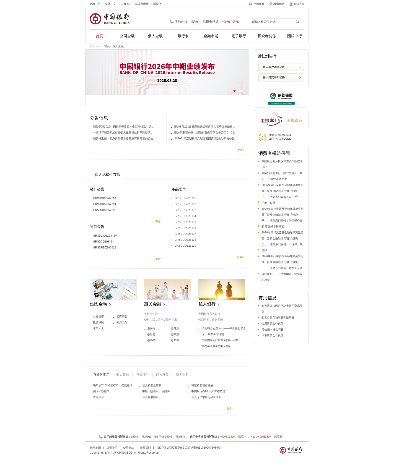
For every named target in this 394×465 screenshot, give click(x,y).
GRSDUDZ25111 (185, 198)
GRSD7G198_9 (103, 241)
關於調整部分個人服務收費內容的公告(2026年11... (205, 132)
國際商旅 (122, 316)
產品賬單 (178, 189)
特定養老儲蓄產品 (202, 385)
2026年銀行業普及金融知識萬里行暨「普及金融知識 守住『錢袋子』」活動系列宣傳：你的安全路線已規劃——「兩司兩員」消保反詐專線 (282, 268)
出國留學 (98, 316)
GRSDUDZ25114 (185, 216)
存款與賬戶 (101, 374)
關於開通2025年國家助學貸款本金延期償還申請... (123, 126)
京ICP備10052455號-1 (170, 447)
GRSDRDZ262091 (104, 204)
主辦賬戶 (98, 397)
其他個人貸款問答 (272, 329)
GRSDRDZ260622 (104, 247)
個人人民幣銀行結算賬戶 (206, 397)
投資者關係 (267, 36)
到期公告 (97, 227)
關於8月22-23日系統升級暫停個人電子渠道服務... (204, 126)
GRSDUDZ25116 (185, 228)
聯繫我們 (145, 447)
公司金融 (127, 36)
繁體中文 (110, 3)
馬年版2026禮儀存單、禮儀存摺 (112, 385)
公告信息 (99, 117)
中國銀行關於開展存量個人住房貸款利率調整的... (123, 132)
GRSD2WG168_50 (105, 235)
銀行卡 (183, 36)
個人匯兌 (162, 374)
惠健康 (175, 328)
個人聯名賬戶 (150, 397)
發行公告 (97, 189)
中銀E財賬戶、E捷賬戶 (156, 391)
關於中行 (294, 36)
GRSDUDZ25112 (185, 204)
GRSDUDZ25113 (185, 210)
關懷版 (157, 3)
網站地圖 (95, 447)
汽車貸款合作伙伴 (272, 335)
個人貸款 (122, 374)
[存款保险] (281, 106)
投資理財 (142, 374)
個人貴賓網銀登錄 (274, 77)
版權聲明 (112, 447)
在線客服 (299, 3)
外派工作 (122, 322)
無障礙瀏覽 (142, 3)
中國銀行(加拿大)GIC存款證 (208, 391)
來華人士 (98, 328)
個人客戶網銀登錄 (274, 67)
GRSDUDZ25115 (185, 222)
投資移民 (98, 322)
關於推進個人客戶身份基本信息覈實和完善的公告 (123, 138)
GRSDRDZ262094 (104, 198)
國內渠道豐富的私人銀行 (217, 346)
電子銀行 (238, 36)
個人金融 (155, 36)
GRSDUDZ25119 (185, 245)
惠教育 (151, 334)
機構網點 (278, 3)
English (125, 3)
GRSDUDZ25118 (185, 239)
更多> (240, 150)
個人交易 (182, 374)
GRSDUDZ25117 (185, 233)
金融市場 (211, 36)
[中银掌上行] (281, 119)
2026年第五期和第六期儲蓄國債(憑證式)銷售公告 (204, 138)
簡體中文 (94, 3)
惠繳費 (175, 334)
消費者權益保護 (274, 153)
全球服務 (259, 3)
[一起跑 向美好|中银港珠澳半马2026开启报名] (167, 94)
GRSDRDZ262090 (104, 210)
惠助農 (175, 340)
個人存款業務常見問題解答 (278, 317)
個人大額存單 (101, 391)
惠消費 (151, 340)
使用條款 (129, 447)
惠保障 (151, 328)
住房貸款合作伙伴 (272, 323)
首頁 (99, 36)
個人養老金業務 (151, 385)
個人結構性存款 (107, 175)
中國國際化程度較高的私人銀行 (221, 340)
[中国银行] (110, 18)
